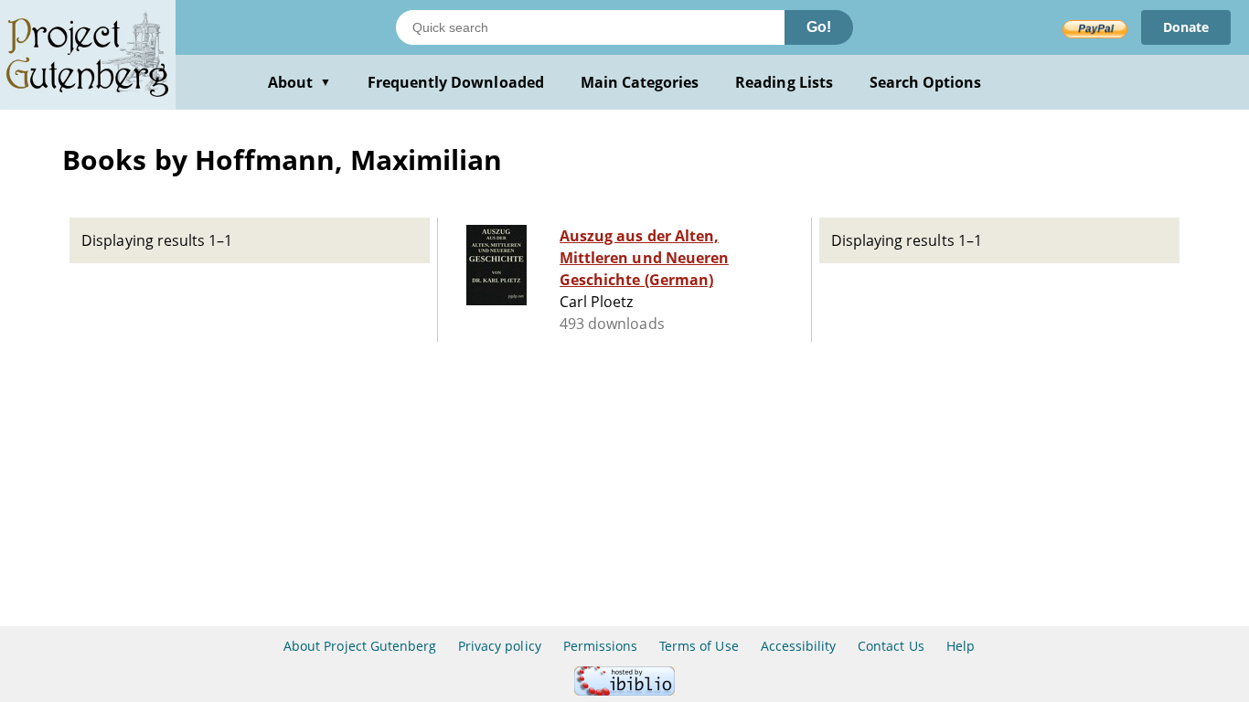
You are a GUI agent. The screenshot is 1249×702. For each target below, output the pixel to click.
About (299, 82)
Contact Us (890, 645)
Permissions (600, 645)
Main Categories (640, 82)
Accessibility (799, 645)
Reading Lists (784, 82)
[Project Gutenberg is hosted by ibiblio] (624, 690)
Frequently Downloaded (456, 82)
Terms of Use (698, 645)
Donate (1186, 27)
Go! (818, 27)
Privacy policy (499, 645)
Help (960, 645)
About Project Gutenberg (359, 645)
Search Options (926, 82)
